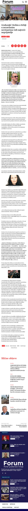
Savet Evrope (23, 345)
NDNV (18, 345)
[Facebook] (12, 45)
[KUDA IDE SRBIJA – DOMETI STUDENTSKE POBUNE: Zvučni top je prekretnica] (5, 377)
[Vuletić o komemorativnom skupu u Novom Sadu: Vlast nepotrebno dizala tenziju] (5, 482)
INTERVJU (12, 446)
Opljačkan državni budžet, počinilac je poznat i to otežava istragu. (18, 411)
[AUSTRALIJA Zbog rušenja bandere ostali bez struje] (5, 399)
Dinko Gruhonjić (13, 345)
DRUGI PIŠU (13, 438)
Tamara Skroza (14, 347)
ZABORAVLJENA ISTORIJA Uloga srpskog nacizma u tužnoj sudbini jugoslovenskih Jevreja (18, 368)
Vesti (8, 36)
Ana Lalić (7, 345)
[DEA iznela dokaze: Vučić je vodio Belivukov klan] (5, 438)
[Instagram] (5, 473)
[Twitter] (15, 45)
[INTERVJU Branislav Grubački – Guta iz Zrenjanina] (5, 455)
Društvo (3, 36)
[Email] (25, 45)
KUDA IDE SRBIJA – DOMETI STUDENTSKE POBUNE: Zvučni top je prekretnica (17, 496)
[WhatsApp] (21, 45)
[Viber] (18, 45)
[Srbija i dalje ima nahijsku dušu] (5, 447)
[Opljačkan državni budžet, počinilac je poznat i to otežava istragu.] (5, 410)
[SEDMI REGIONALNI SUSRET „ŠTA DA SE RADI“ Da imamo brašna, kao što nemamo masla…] (5, 388)
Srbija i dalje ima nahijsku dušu (17, 444)
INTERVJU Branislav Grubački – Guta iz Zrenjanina (17, 453)
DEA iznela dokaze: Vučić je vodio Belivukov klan (17, 436)
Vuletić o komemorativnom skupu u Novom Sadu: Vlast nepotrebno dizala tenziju (18, 481)
